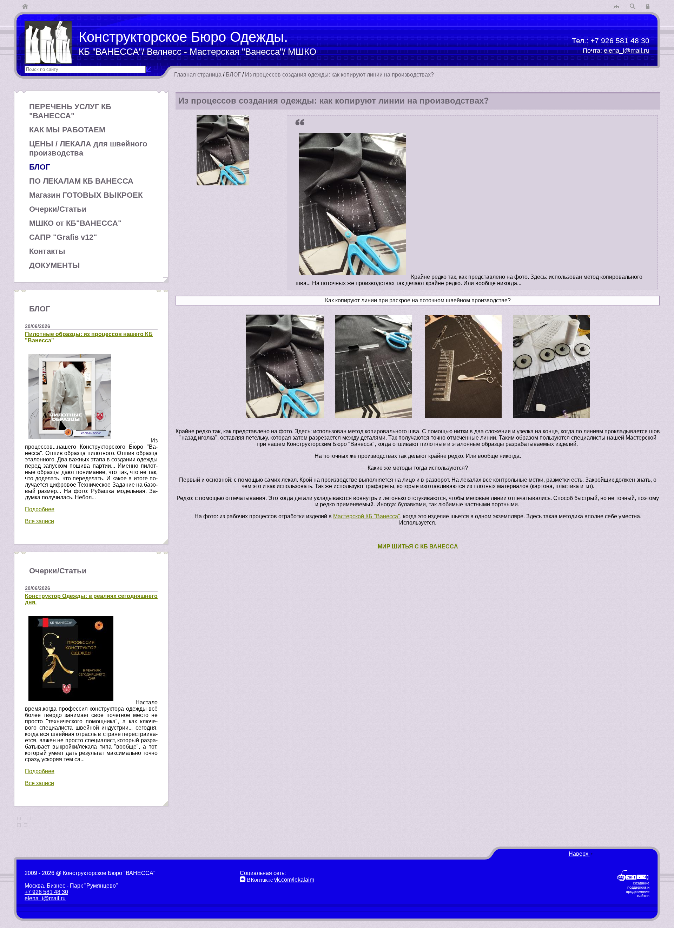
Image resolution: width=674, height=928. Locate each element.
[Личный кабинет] (649, 7)
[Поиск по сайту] (632, 7)
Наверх (579, 854)
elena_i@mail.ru (626, 50)
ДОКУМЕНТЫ (54, 265)
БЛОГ (233, 75)
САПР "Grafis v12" (63, 237)
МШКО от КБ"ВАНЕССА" (75, 223)
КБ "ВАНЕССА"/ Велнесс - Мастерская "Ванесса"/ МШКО (197, 52)
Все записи (39, 521)
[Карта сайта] (616, 7)
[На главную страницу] (25, 7)
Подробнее (39, 509)
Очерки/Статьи (58, 209)
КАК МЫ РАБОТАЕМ (67, 129)
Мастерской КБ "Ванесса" (366, 516)
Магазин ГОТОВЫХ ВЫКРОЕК (86, 195)
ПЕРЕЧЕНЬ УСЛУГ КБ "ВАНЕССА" (70, 111)
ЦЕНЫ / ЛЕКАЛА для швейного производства (88, 148)
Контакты (47, 251)
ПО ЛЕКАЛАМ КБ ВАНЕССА (81, 181)
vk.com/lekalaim (294, 880)
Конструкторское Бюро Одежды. (183, 37)
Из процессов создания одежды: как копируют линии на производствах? (339, 75)
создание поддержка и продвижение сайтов (637, 889)
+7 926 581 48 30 (619, 41)
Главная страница (198, 75)
